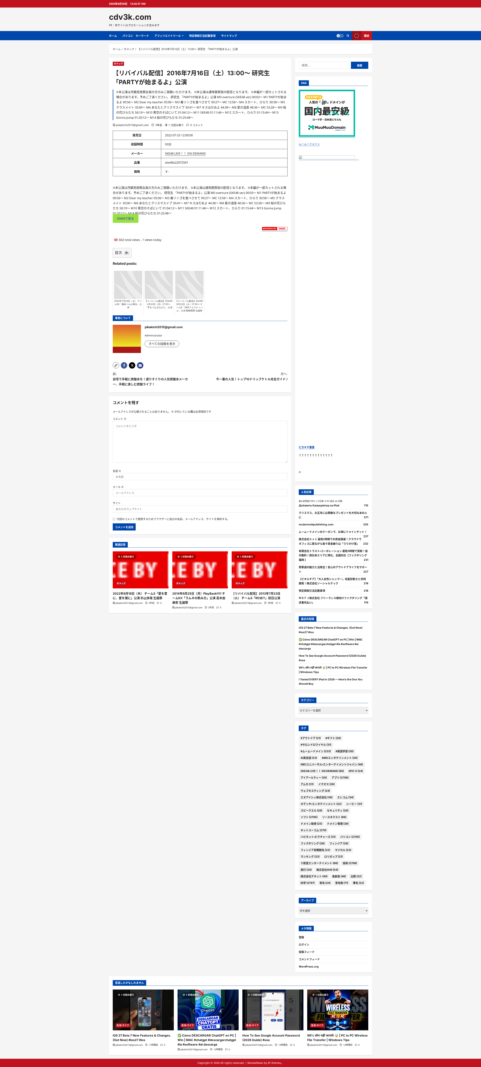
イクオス (326, 784)
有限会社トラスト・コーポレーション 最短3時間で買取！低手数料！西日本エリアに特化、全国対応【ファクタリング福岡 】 (333, 555)
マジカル (343, 849)
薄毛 (358, 882)
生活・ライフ (123, 1025)
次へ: (251, 376)
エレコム (345, 797)
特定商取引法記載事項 (202, 35)
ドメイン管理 (338, 823)
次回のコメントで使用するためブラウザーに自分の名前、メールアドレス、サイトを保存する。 (173, 519)
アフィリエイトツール (167, 35)
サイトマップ (229, 35)
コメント (119, 418)
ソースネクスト (334, 817)
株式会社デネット (314, 876)
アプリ (340, 777)
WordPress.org (309, 966)
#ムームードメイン (316, 751)
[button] (116, 365)
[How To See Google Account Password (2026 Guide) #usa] (272, 1010)
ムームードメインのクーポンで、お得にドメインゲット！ (333, 531)
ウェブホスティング (315, 790)
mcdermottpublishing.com (316, 524)
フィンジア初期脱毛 (315, 849)
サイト (117, 503)
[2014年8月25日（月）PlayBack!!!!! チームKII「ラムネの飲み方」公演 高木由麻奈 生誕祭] (200, 570)
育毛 (324, 882)
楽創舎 (339, 876)
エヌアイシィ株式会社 (317, 797)
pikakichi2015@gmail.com (132, 125)
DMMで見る (125, 218)
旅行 (306, 869)
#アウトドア (311, 738)
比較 (356, 876)
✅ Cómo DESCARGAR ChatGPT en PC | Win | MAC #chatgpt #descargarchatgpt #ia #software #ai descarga (330, 644)
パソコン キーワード (136, 35)
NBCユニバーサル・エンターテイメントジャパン (332, 764)
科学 (308, 882)
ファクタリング (313, 843)
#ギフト (333, 738)
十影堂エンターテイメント (319, 863)
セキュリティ (337, 810)
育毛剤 (341, 882)
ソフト (309, 817)
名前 (117, 471)
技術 (350, 863)
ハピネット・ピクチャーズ (318, 836)
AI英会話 (309, 757)
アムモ (307, 784)
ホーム (113, 35)
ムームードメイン (309, 144)
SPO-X (356, 771)
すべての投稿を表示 (162, 344)
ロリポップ (333, 856)
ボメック (118, 63)
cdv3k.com (130, 17)
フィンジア (338, 843)
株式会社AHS (327, 869)
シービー (354, 803)
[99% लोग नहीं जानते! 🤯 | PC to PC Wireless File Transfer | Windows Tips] (337, 1010)
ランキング (310, 856)
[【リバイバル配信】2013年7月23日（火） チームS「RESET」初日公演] (259, 570)
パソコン (350, 836)
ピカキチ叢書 (307, 447)
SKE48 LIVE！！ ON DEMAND (185, 153)
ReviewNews (255, 1063)
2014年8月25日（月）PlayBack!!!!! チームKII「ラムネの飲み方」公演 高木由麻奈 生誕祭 (198, 598)
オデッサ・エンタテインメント (321, 803)
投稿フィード (307, 951)
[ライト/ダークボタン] (340, 36)
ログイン (304, 944)
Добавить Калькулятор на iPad (319, 505)
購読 (366, 35)
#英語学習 (345, 751)
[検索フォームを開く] (348, 35)
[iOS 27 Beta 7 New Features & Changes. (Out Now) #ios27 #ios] (143, 1010)
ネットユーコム (313, 830)
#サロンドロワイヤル (316, 744)
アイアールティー (314, 777)
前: (150, 379)
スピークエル (311, 810)
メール (118, 487)
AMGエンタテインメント (340, 757)
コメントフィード (309, 959)
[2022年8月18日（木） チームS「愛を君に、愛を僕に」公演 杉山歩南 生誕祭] (141, 570)
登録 (301, 937)
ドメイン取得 (311, 823)
